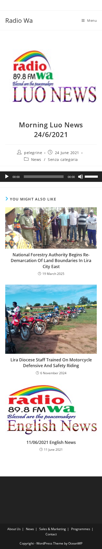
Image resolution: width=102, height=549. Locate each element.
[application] (51, 176)
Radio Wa (19, 20)
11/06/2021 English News (51, 442)
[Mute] (80, 176)
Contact (51, 534)
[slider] (92, 176)
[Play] (6, 176)
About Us (14, 529)
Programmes (80, 529)
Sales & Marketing (52, 529)
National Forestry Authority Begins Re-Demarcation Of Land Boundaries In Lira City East (51, 260)
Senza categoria (63, 159)
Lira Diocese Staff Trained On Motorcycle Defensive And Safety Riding (51, 362)
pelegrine (33, 152)
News (36, 159)
